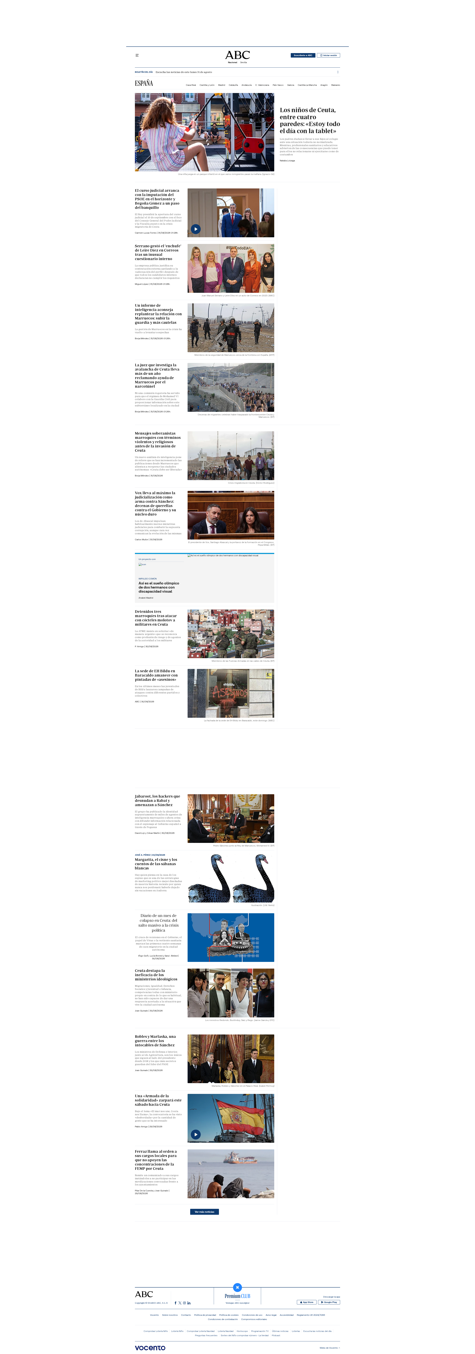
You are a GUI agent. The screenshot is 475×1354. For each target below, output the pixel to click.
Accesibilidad (287, 1315)
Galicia (290, 85)
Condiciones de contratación (223, 1319)
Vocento (154, 1315)
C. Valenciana (262, 85)
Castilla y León (207, 85)
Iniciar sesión (330, 55)
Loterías (296, 1331)
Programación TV (260, 1331)
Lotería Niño (177, 1331)
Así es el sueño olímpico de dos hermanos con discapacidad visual (159, 587)
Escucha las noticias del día (317, 1331)
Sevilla (243, 62)
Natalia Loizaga (287, 160)
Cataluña (233, 85)
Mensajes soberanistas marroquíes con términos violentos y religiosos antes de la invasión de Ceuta (158, 442)
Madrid (221, 85)
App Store (308, 1302)
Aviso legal (271, 1315)
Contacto (186, 1315)
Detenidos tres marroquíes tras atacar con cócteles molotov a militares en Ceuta (156, 618)
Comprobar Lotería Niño (156, 1331)
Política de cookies (229, 1315)
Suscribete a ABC (303, 55)
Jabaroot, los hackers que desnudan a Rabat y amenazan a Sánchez (157, 800)
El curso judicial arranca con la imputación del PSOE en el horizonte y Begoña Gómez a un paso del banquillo (157, 199)
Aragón (324, 85)
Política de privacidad (205, 1315)
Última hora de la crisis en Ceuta (170, 72)
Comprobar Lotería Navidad (200, 1331)
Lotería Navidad (225, 1331)
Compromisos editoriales (254, 1319)
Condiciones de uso (252, 1315)
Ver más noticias (204, 1211)
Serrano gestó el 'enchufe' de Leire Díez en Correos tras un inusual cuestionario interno (158, 252)
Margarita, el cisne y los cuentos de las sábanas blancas (156, 864)
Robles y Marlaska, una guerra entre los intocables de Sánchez (155, 1040)
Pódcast (276, 1335)
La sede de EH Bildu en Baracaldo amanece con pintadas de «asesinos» (156, 675)
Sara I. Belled (171, 955)
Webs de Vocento (329, 1347)
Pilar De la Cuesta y (145, 1190)
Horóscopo (242, 1331)
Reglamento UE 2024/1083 (311, 1315)
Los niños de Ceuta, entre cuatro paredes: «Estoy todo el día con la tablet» (310, 120)
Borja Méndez (142, 338)
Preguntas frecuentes (206, 1335)
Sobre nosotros (170, 1315)
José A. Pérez (143, 854)
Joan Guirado (142, 1010)
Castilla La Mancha (307, 85)
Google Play (330, 1302)
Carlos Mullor (142, 539)
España (144, 83)
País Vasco (278, 85)
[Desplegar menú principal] (137, 55)
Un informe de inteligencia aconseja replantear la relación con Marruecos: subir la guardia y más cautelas (158, 314)
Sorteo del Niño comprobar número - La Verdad (244, 1335)
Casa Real (191, 85)
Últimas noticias (280, 1331)
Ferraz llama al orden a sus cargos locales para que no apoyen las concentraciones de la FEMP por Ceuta (156, 1160)
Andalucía (247, 85)
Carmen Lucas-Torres (146, 232)
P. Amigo (139, 646)
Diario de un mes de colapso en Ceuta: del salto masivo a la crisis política (158, 923)
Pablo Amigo (141, 1126)
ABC (137, 701)
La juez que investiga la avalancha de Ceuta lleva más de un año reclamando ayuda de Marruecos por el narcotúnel (157, 376)
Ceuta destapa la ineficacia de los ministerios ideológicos (156, 975)
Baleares (335, 85)
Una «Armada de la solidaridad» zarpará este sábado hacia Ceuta (158, 1100)
